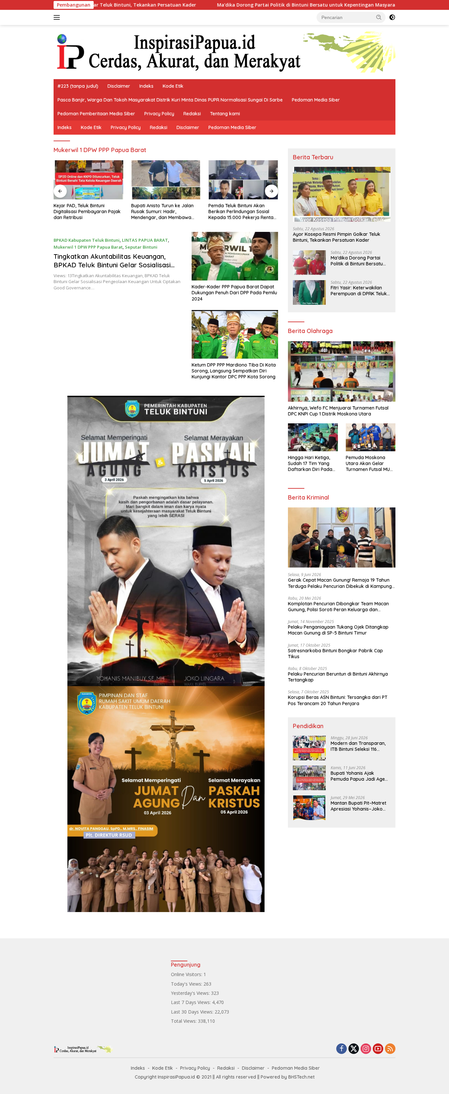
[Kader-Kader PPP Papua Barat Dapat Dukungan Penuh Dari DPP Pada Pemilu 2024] (235, 256)
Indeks (146, 86)
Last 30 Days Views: (193, 1012)
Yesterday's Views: (191, 993)
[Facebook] (341, 1049)
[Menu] (58, 17)
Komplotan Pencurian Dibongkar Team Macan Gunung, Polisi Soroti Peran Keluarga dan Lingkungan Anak (338, 607)
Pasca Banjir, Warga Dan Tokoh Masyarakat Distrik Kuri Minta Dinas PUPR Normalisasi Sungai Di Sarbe (170, 100)
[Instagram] (366, 1049)
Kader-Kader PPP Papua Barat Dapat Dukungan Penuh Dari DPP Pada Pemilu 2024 (234, 292)
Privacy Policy (159, 114)
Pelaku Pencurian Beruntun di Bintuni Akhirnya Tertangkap (338, 677)
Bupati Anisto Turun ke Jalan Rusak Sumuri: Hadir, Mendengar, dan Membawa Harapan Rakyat (85, 212)
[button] (379, 17)
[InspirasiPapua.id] (224, 51)
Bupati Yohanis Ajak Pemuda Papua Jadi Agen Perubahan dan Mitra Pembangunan (359, 776)
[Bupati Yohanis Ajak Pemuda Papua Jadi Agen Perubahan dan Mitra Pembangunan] (309, 778)
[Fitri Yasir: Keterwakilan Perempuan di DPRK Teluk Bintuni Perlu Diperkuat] (309, 292)
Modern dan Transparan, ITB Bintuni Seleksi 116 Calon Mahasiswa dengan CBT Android (359, 746)
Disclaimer (118, 86)
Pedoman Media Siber (316, 100)
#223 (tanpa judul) (78, 86)
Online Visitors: (187, 974)
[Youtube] (378, 1049)
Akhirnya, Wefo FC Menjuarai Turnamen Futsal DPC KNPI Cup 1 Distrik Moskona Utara (338, 411)
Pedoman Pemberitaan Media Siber (96, 114)
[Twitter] (353, 1049)
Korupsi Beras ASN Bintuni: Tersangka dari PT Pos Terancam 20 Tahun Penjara (338, 700)
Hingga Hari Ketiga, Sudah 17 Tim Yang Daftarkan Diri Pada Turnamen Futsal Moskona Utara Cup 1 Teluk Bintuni (311, 464)
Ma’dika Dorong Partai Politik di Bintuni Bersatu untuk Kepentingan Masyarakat (254, 5)
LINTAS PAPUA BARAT (145, 240)
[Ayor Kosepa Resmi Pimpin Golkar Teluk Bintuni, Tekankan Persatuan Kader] (341, 194)
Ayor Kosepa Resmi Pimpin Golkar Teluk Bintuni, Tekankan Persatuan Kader (336, 237)
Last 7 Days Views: (191, 1002)
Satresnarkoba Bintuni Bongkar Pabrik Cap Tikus (335, 653)
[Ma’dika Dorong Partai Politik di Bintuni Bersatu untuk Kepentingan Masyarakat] (309, 262)
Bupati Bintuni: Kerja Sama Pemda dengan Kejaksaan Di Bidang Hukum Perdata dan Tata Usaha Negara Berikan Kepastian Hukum (240, 212)
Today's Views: (187, 984)
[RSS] (390, 1049)
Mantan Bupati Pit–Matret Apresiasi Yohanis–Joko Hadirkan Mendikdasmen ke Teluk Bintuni (358, 806)
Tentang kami (225, 114)
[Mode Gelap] (392, 17)
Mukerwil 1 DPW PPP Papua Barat (88, 247)
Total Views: (184, 1021)
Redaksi (192, 114)
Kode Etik (173, 86)
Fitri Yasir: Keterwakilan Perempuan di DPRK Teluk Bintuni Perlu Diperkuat (359, 291)
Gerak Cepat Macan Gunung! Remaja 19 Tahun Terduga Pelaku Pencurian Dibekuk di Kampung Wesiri (340, 583)
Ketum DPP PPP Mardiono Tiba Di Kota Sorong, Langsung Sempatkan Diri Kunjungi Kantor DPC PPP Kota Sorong (234, 371)
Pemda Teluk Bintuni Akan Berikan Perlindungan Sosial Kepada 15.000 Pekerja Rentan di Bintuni (165, 212)
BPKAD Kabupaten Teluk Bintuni (87, 240)
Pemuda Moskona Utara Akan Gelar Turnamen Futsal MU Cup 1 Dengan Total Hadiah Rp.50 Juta (368, 464)
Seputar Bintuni (141, 247)
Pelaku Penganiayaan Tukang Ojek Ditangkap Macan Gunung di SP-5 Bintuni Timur (338, 630)
